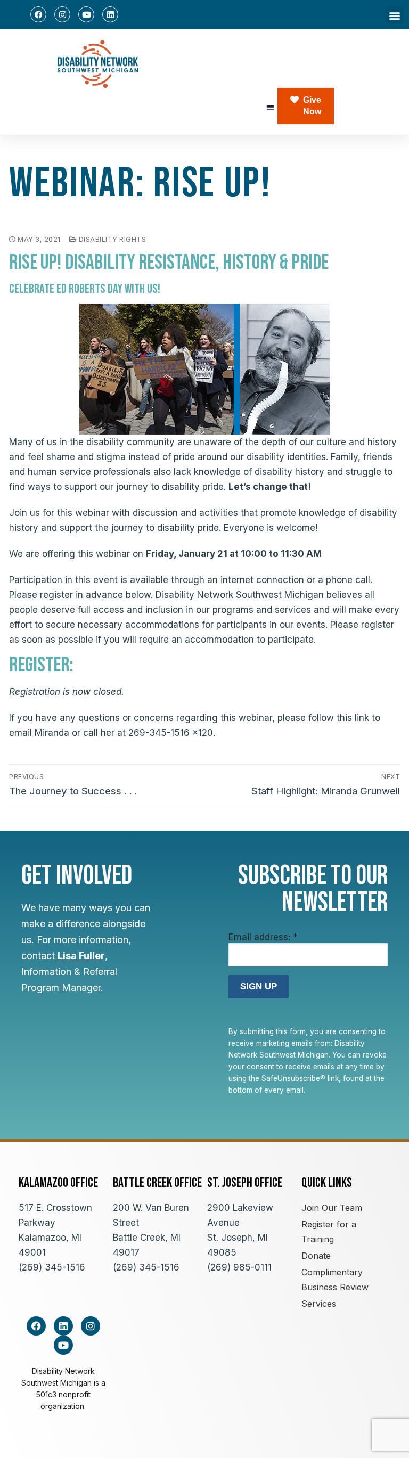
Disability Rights (111, 239)
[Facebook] (38, 14)
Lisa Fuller (81, 955)
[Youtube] (86, 14)
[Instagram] (62, 14)
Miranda (52, 732)
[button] (395, 15)
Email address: (263, 937)
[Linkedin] (110, 14)
